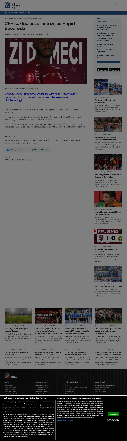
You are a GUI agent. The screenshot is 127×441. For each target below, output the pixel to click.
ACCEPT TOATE (113, 414)
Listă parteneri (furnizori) (65, 420)
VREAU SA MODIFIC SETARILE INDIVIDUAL (113, 420)
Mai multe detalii (14, 411)
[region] (63, 418)
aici (50, 426)
